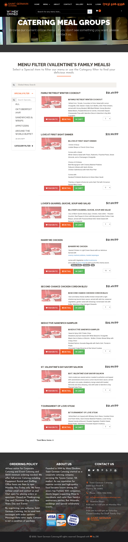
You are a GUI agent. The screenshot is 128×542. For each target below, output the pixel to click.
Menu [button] (45, 4)
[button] (121, 10)
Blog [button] (89, 4)
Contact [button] (68, 4)
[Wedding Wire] (115, 470)
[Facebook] (89, 470)
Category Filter (22, 146)
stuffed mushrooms (90, 260)
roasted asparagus (92, 255)
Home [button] (36, 4)
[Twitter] (93, 470)
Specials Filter (21, 93)
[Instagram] (98, 470)
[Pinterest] (102, 470)
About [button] (57, 4)
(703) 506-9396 (114, 4)
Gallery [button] (79, 4)
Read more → (51, 511)
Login (98, 4)
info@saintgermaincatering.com (105, 497)
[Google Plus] (111, 470)
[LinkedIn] (89, 475)
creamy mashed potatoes (76, 255)
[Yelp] (106, 470)
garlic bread (81, 263)
